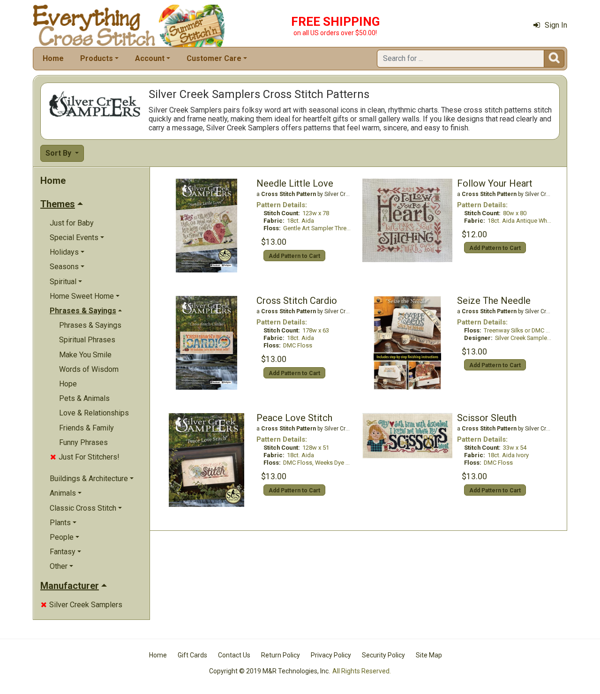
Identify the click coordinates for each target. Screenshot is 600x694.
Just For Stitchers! (85, 457)
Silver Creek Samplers (81, 604)
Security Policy (383, 655)
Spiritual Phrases (87, 339)
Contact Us (234, 655)
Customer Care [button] (214, 58)
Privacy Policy (331, 655)
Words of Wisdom (89, 369)
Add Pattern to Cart (294, 256)
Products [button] (96, 58)
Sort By (59, 153)
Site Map (429, 655)
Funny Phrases (83, 442)
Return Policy (280, 655)
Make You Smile (85, 354)
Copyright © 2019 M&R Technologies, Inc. (269, 671)
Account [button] (150, 58)
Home (53, 58)
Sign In (556, 25)
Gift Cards (192, 655)
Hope (68, 383)
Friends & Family (86, 427)
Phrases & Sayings (90, 325)
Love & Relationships (94, 412)
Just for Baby (72, 223)
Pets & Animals (84, 398)
